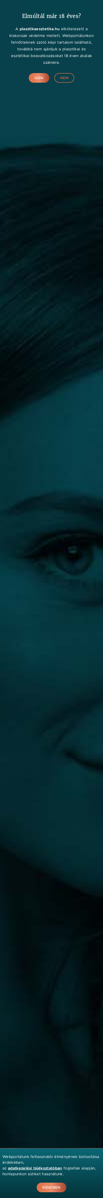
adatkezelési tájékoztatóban (35, 1168)
